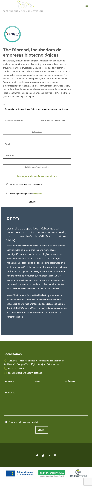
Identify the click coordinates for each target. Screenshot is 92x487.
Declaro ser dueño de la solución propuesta (26, 184)
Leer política (38, 194)
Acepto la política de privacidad (26, 194)
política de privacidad (28, 422)
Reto (4, 105)
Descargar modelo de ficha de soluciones (37, 176)
